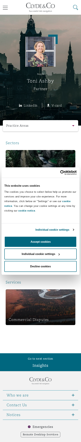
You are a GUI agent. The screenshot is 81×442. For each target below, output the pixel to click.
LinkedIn (30, 105)
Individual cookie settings (52, 229)
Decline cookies (40, 266)
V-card (57, 105)
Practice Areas (17, 126)
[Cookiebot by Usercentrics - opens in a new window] (60, 172)
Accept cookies (41, 241)
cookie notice (26, 210)
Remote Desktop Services (40, 434)
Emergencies (43, 427)
